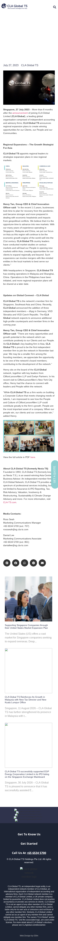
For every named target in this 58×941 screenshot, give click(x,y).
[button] (6, 563)
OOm (36, 936)
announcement (20, 113)
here (32, 457)
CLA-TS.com (9, 502)
